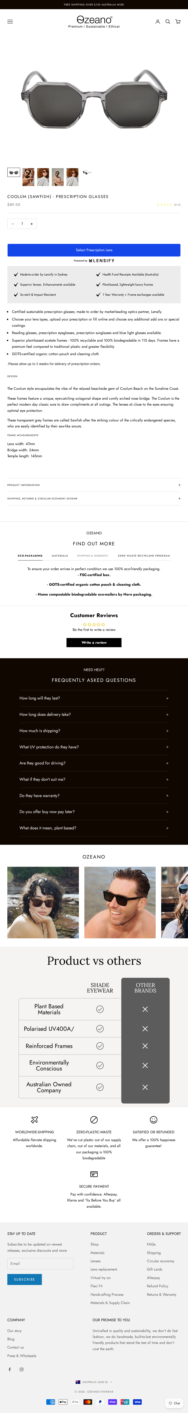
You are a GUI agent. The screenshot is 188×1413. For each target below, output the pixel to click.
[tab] (30, 557)
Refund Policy (157, 1286)
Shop (95, 1244)
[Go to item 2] (28, 177)
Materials (97, 1252)
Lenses (95, 1261)
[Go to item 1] (13, 172)
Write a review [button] (94, 642)
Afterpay (153, 1277)
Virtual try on (101, 1277)
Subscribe (24, 1279)
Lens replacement (104, 1269)
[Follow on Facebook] (9, 1369)
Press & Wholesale (21, 1355)
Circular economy (160, 1261)
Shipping (154, 1252)
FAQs (151, 1244)
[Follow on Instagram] (21, 1369)
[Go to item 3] (43, 177)
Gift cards (154, 1269)
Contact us (15, 1347)
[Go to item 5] (72, 177)
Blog (10, 1339)
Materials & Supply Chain (110, 1302)
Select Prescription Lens (94, 250)
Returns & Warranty (161, 1294)
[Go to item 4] (57, 177)
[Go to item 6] (87, 172)
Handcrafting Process (107, 1294)
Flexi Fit (96, 1286)
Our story (14, 1330)
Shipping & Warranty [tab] (93, 555)
